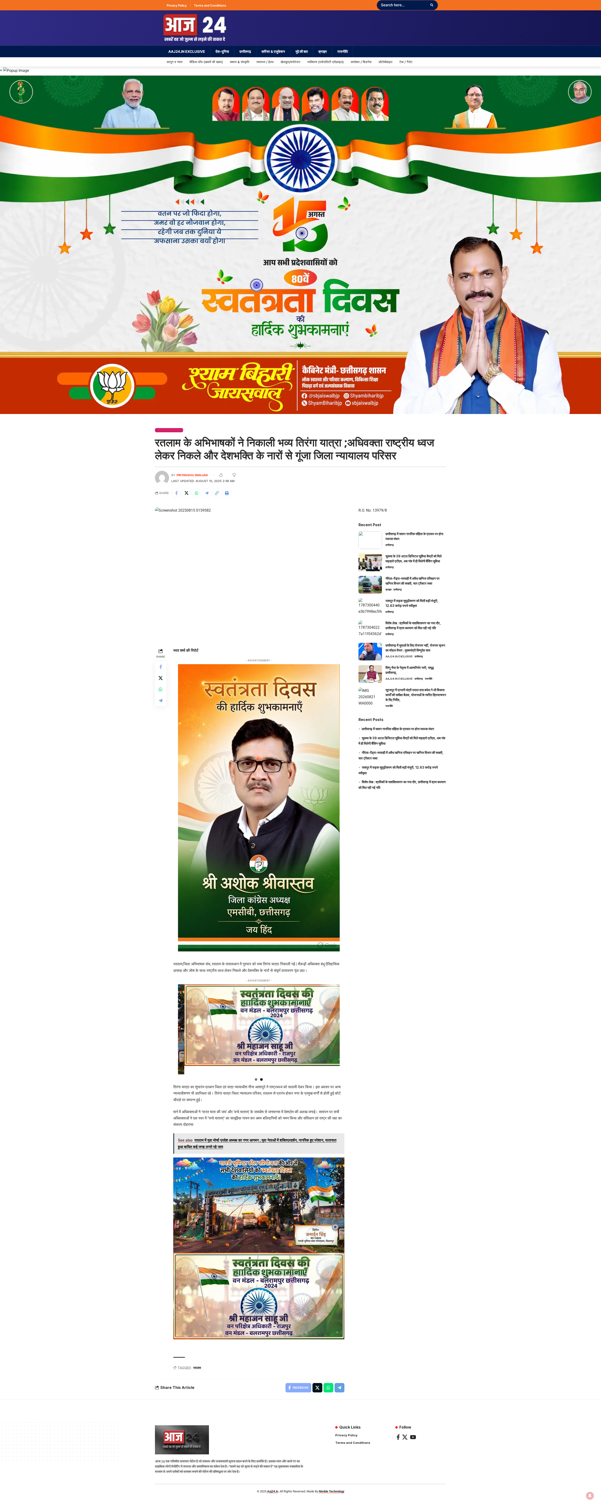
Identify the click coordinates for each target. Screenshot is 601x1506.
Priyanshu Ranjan (192, 475)
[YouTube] (413, 1437)
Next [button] (333, 1073)
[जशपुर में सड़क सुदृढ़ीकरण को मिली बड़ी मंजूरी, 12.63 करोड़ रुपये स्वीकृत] (370, 607)
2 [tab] (261, 1079)
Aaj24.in (272, 1491)
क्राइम (388, 589)
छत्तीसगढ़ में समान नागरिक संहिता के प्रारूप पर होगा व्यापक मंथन (398, 729)
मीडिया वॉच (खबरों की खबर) (169, 430)
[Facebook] (398, 1437)
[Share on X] (186, 493)
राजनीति (428, 678)
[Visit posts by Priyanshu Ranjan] (162, 478)
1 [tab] (256, 1079)
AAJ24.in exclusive (399, 656)
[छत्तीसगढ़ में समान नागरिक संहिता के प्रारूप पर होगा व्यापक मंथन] (370, 540)
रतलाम (197, 1368)
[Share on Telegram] (206, 493)
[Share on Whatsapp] (196, 493)
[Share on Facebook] (176, 493)
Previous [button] (183, 1073)
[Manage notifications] (590, 1495)
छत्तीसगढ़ (389, 545)
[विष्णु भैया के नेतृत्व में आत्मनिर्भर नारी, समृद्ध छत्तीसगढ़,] (370, 674)
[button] (216, 493)
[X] (405, 1437)
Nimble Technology (331, 1491)
